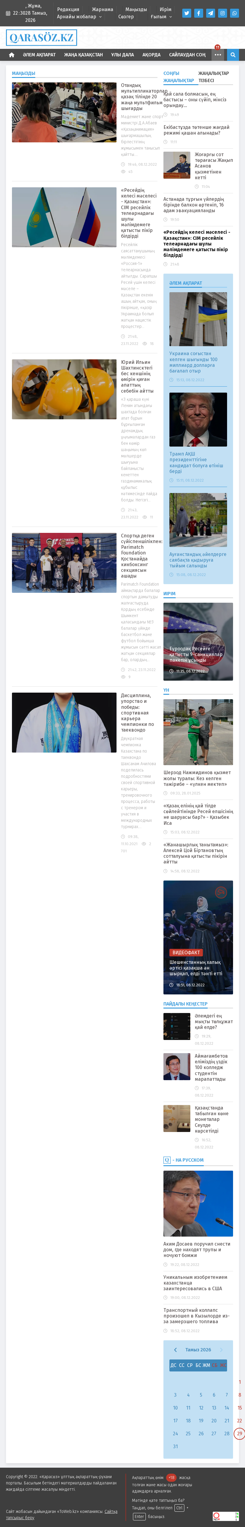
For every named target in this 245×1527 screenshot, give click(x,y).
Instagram (222, 13)
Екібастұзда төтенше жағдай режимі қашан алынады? (196, 130)
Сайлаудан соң (187, 55)
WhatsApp (234, 13)
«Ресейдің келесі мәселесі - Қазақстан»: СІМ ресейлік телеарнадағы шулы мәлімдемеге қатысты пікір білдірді (139, 213)
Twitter (186, 13)
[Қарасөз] (122, 37)
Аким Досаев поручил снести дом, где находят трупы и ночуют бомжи (196, 1249)
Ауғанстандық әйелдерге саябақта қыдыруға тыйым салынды (197, 560)
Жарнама (102, 9)
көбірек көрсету (218, 55)
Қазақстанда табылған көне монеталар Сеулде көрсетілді (212, 1119)
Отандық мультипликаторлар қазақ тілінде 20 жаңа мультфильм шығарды (144, 96)
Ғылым (158, 16)
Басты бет (11, 55)
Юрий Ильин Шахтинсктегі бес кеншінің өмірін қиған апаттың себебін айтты (137, 376)
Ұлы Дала (122, 55)
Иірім (166, 9)
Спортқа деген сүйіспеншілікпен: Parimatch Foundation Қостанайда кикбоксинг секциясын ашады (142, 556)
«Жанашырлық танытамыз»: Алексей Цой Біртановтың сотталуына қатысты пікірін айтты (195, 853)
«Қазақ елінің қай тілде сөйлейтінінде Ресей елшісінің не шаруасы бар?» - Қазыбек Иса (198, 814)
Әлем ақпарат (39, 55)
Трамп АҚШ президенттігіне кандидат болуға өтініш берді (196, 462)
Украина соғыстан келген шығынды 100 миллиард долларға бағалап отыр (193, 362)
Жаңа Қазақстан (83, 55)
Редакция (68, 9)
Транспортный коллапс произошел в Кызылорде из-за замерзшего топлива (196, 1315)
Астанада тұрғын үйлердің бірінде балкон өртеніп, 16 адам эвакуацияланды (193, 204)
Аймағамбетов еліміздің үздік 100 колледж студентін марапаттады (211, 1067)
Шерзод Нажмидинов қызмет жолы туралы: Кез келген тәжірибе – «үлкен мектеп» (197, 778)
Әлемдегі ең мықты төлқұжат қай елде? (214, 1021)
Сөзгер (126, 16)
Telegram (210, 13)
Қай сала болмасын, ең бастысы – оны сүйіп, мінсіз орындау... (194, 99)
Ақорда (151, 55)
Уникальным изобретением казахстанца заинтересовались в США (195, 1282)
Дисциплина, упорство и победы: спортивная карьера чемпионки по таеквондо (137, 713)
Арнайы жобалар (76, 16)
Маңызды (136, 9)
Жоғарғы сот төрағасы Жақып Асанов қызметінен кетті (214, 166)
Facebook (198, 13)
